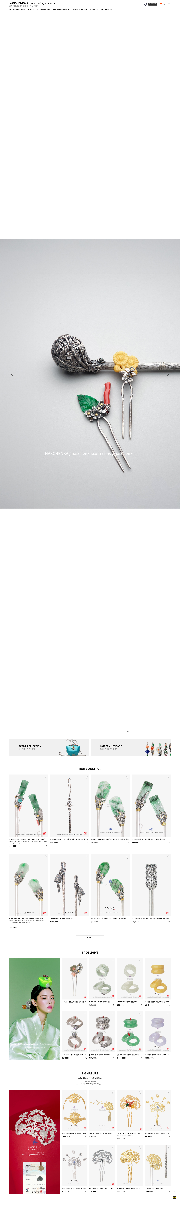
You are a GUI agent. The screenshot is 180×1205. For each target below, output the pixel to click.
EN (145, 4)
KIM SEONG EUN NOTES (61, 9)
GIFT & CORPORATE (108, 9)
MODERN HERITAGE (43, 9)
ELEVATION (94, 9)
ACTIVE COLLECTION (17, 9)
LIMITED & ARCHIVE (80, 9)
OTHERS (31, 9)
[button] (12, 374)
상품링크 (28, 811)
